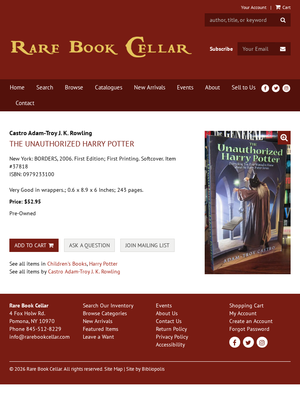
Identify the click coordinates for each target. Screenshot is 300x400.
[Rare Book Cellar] (101, 47)
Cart (286, 7)
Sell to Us (243, 87)
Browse (74, 87)
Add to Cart (30, 245)
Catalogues (108, 87)
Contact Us (169, 321)
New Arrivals (149, 87)
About (212, 87)
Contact (25, 103)
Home (17, 87)
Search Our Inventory (108, 305)
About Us (167, 313)
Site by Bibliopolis (145, 369)
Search (44, 87)
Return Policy (171, 328)
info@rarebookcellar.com (39, 336)
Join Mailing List (147, 245)
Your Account (253, 7)
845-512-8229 (43, 328)
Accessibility (170, 344)
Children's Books (67, 263)
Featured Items (100, 328)
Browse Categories (105, 313)
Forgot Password (249, 328)
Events (185, 87)
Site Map (113, 369)
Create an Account (251, 321)
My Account (243, 313)
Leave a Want (98, 336)
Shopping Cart (246, 305)
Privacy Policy (172, 336)
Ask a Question (89, 245)
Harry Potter (103, 263)
